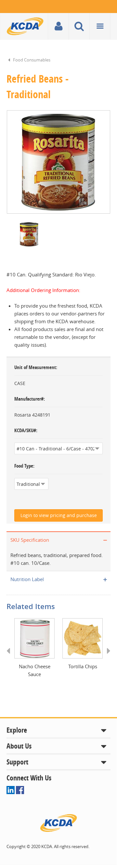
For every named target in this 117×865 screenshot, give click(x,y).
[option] (58, 162)
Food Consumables (31, 60)
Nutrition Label (27, 579)
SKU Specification (29, 540)
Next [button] (106, 657)
